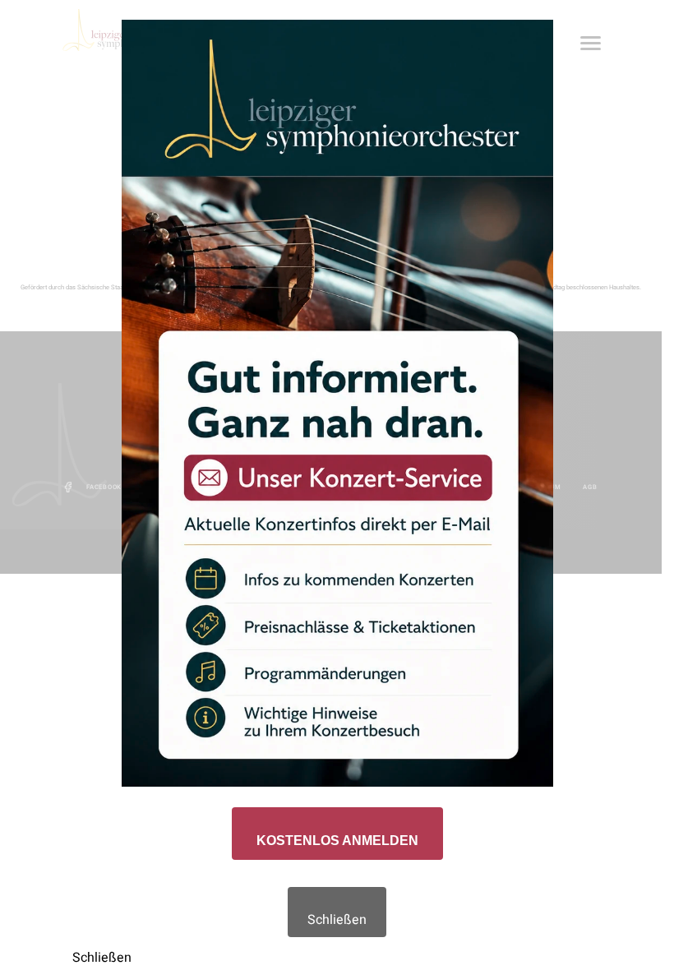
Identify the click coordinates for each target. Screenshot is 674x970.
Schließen (337, 920)
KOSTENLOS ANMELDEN (337, 841)
